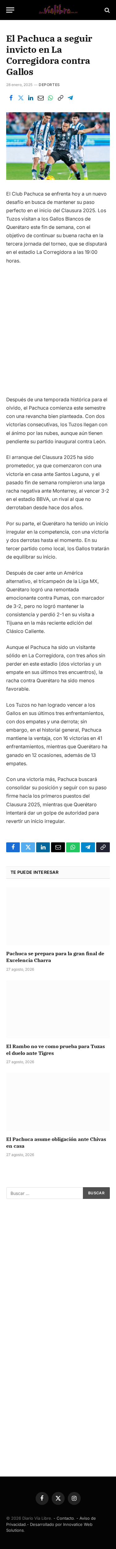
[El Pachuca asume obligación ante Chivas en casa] (58, 1102)
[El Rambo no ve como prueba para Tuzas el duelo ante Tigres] (58, 1009)
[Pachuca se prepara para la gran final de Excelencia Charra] (58, 916)
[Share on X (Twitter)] (20, 98)
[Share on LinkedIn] (30, 98)
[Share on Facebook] (10, 98)
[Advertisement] (58, 332)
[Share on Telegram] (70, 98)
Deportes (49, 84)
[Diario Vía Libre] (58, 10)
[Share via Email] (40, 98)
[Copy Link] (60, 98)
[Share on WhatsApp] (50, 98)
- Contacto (64, 1518)
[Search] (106, 10)
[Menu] (10, 10)
